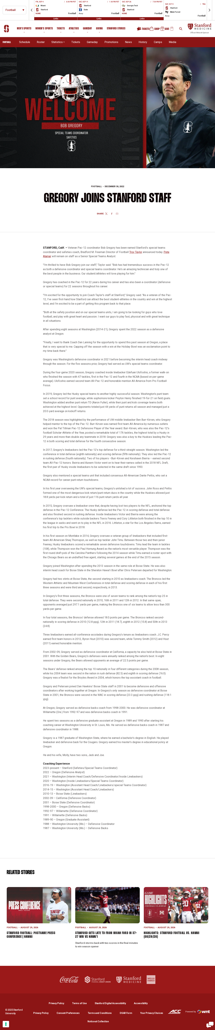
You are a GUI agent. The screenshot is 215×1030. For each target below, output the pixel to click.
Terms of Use (79, 1003)
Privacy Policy (59, 1003)
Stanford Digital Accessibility (113, 1003)
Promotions (111, 42)
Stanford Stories (116, 29)
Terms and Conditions (100, 1013)
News (128, 42)
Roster (41, 42)
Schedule (24, 42)
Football (96, 186)
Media (172, 42)
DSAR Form (126, 1013)
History (143, 42)
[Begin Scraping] (210, 1025)
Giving (99, 28)
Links (55, 18)
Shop (153, 30)
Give (163, 30)
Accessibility (140, 1003)
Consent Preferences (68, 1013)
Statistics (57, 42)
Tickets (61, 28)
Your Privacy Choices (151, 1013)
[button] (31, 10)
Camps (158, 42)
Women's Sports (44, 28)
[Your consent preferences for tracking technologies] (6, 1024)
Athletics (74, 28)
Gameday (87, 28)
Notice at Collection (98, 1021)
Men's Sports (24, 28)
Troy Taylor (135, 252)
